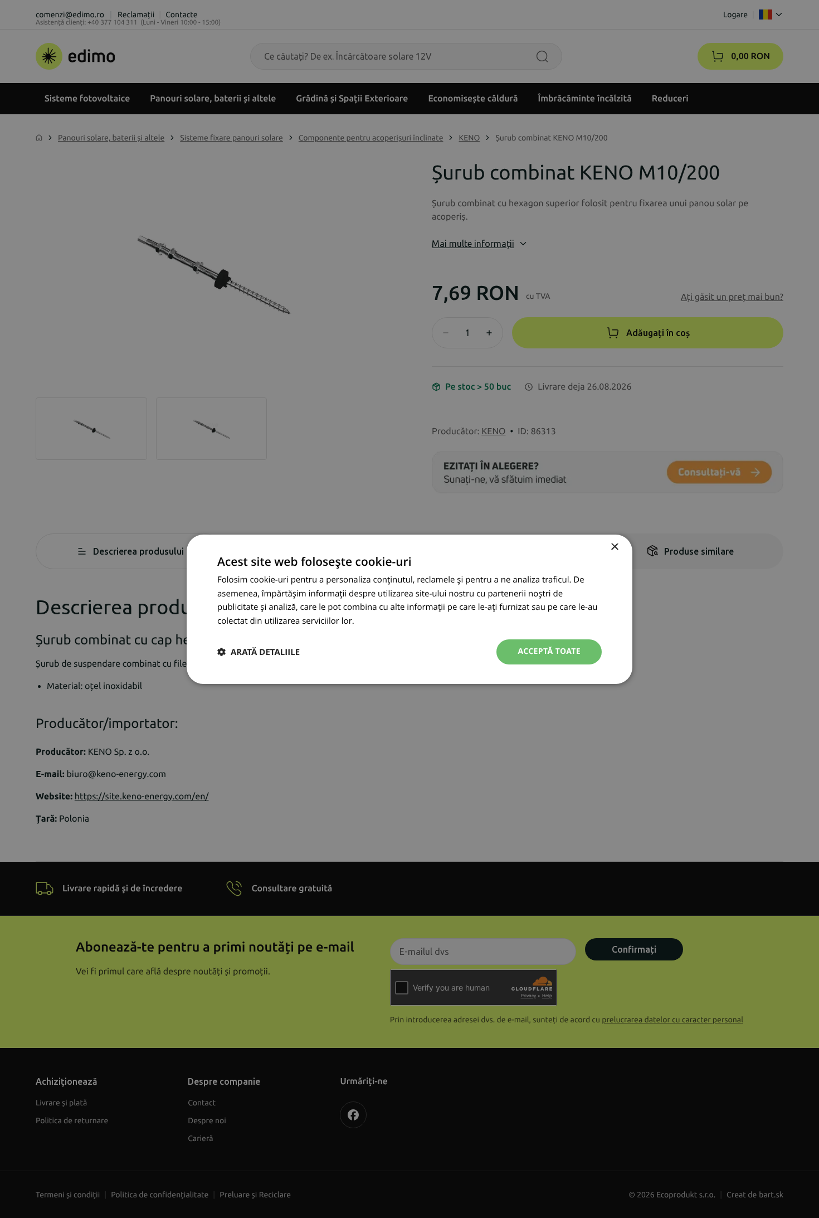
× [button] (614, 547)
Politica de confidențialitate (409, 620)
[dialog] (409, 608)
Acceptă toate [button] (549, 651)
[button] (258, 652)
